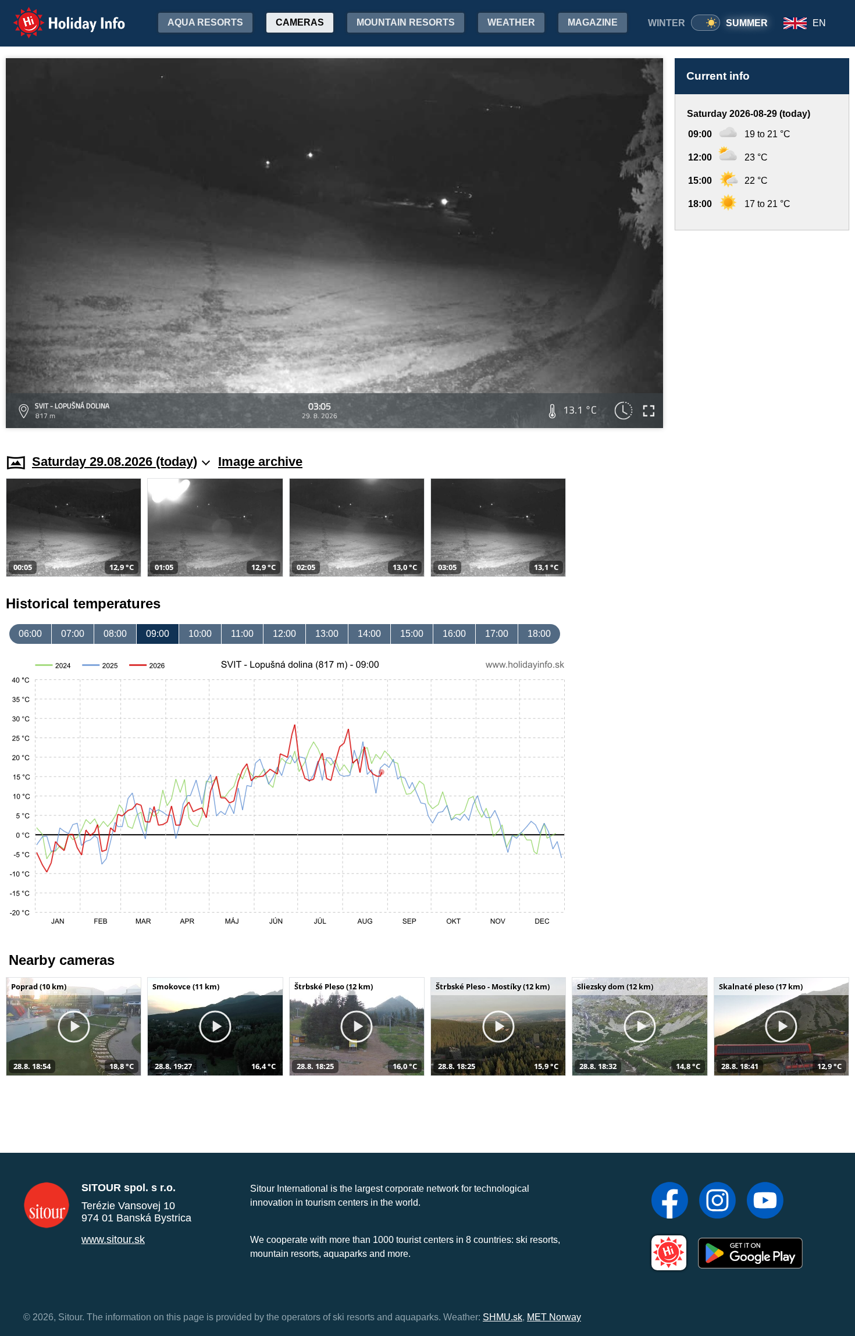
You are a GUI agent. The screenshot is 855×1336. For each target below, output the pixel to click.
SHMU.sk (502, 1317)
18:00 (539, 634)
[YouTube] (765, 1201)
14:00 (369, 634)
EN (819, 23)
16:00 (454, 634)
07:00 (72, 634)
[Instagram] (717, 1201)
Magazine (593, 22)
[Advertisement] (762, 331)
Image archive (260, 461)
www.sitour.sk (113, 1239)
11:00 (242, 634)
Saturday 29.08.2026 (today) (114, 461)
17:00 (496, 634)
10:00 (200, 634)
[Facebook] (669, 1201)
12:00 (284, 634)
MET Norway (554, 1317)
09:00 (157, 634)
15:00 (411, 634)
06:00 (30, 634)
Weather (511, 22)
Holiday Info (58, 15)
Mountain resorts (406, 22)
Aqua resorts (205, 22)
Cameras (300, 22)
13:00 (327, 634)
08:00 (115, 634)
